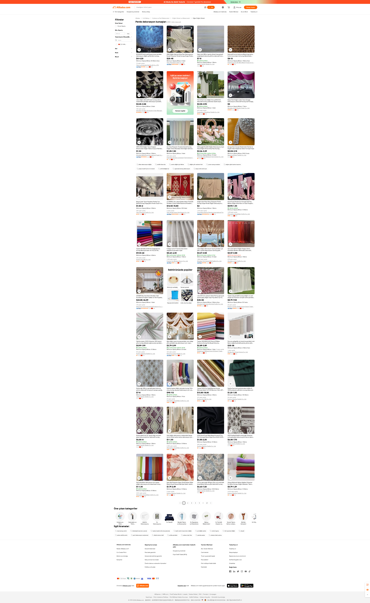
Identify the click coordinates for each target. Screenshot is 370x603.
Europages (213, 594)
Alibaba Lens (127, 585)
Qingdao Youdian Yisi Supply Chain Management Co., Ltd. (149, 110)
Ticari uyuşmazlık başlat (208, 556)
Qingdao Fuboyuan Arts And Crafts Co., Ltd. (210, 304)
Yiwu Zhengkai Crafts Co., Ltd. (175, 62)
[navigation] (123, 261)
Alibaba (137, 18)
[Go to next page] (211, 503)
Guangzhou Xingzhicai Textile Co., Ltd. (208, 112)
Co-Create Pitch (121, 552)
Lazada (185, 594)
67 (207, 503)
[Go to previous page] (180, 503)
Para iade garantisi (150, 552)
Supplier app (182, 585)
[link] (367, 584)
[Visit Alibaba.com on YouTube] (246, 571)
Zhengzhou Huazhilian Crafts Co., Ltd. (239, 214)
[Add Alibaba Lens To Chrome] (142, 586)
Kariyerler (119, 559)
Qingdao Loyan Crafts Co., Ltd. (237, 261)
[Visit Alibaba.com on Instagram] (242, 571)
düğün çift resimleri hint (196, 164)
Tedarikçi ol (232, 548)
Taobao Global (193, 594)
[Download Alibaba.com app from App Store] (232, 586)
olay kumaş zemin (122, 531)
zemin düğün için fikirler (177, 164)
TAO (200, 594)
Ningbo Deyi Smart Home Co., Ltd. (238, 352)
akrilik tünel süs (161, 164)
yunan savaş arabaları (214, 164)
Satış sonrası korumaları (152, 559)
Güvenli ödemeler (150, 548)
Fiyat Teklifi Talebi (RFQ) (180, 554)
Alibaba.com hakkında (124, 544)
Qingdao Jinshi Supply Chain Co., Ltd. (239, 108)
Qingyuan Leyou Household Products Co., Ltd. (149, 306)
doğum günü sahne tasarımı (233, 164)
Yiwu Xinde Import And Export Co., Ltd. (178, 212)
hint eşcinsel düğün (230, 531)
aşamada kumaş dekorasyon (182, 168)
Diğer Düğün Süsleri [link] (199, 18)
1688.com (165, 594)
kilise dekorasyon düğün (145, 164)
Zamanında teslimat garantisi (153, 556)
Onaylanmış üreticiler (179, 551)
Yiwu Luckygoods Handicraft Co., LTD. (147, 65)
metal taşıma (215, 531)
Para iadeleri (204, 559)
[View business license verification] (202, 600)
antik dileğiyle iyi (164, 168)
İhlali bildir (204, 567)
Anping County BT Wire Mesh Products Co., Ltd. (241, 62)
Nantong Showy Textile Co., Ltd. (237, 155)
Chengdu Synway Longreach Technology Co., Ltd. (180, 157)
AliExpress (157, 594)
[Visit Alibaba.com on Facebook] (230, 571)
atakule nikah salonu (216, 535)
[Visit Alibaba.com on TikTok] (249, 571)
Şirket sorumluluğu (122, 556)
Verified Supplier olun (235, 559)
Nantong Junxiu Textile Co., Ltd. (176, 353)
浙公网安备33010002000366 (216, 600)
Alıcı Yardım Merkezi (207, 548)
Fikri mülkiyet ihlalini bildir (208, 563)
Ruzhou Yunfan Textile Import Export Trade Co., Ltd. (241, 306)
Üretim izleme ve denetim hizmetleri (155, 563)
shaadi (242, 531)
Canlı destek (204, 552)
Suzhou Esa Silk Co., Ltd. (143, 259)
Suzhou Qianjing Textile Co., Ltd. (145, 353)
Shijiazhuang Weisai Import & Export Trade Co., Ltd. (210, 351)
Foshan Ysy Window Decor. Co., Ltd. (177, 261)
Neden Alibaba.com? (123, 548)
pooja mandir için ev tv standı (147, 168)
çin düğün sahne (201, 531)
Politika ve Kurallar (150, 567)
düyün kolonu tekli (159, 535)
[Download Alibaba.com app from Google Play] (246, 586)
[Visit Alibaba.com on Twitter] (238, 571)
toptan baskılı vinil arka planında (161, 531)
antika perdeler (173, 535)
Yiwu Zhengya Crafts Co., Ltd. (145, 212)
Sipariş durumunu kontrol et (237, 556)
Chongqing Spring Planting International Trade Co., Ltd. (210, 212)
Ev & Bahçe (146, 18)
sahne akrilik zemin (122, 535)
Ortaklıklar (232, 563)
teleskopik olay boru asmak (139, 531)
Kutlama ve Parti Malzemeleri (160, 18)
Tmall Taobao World (175, 594)
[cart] (229, 7)
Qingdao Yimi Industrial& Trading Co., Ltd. (209, 261)
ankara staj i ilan (187, 535)
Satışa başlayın (233, 552)
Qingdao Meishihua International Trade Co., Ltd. (149, 155)
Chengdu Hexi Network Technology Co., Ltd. (210, 156)
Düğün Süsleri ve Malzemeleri (181, 18)
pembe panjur (201, 535)
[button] (205, 7)
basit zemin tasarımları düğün (183, 531)
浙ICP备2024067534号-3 (234, 600)
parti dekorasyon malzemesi (140, 535)
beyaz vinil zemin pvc (201, 168)
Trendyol (205, 594)
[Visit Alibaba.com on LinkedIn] (234, 571)
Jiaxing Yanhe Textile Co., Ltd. (205, 64)
